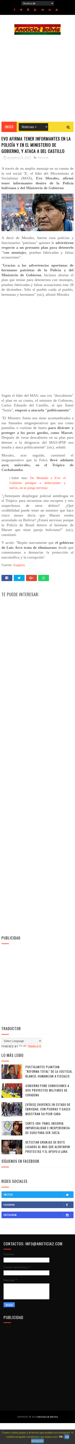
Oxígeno (19, 565)
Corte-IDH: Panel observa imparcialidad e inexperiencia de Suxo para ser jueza (47, 1128)
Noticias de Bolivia (48, 1416)
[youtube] (35, 10)
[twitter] (21, 10)
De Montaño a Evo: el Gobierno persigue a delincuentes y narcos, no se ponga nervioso (37, 483)
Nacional (43, 158)
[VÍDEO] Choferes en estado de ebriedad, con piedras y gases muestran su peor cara (48, 1109)
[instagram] (28, 10)
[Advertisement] (37, 78)
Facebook (9, 1204)
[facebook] (14, 10)
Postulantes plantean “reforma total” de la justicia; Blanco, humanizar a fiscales (48, 1071)
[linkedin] (49, 10)
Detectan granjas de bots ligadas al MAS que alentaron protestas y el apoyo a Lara (47, 1147)
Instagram (10, 1214)
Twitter (8, 1194)
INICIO (9, 126)
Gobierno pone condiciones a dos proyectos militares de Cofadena (47, 1090)
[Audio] (42, 10)
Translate (34, 1046)
